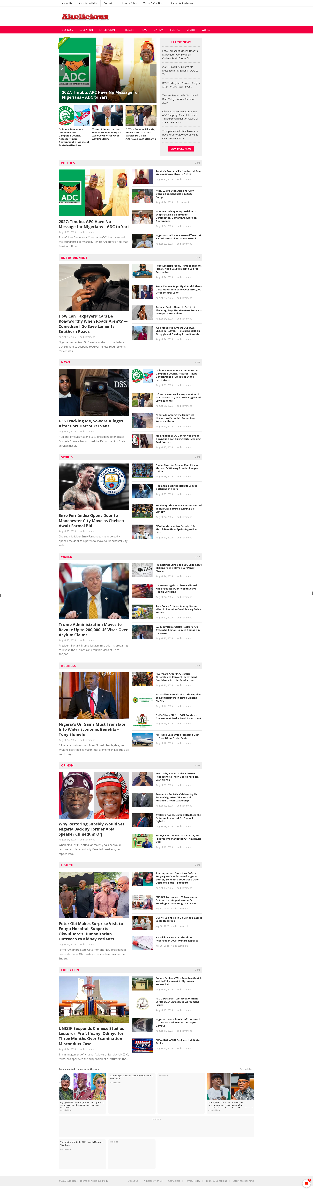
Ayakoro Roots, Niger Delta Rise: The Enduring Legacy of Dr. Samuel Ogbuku (178, 818)
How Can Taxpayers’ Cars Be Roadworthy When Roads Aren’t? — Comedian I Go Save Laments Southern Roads (93, 323)
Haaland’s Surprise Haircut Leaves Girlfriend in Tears (176, 487)
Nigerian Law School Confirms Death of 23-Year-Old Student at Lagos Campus (178, 1022)
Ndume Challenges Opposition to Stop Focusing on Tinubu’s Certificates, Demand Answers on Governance (176, 216)
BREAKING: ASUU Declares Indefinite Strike (178, 1041)
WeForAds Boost (247, 1069)
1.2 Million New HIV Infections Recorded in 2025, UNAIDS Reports (177, 939)
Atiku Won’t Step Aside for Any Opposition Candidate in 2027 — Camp (175, 194)
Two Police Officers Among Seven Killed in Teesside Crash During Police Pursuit (178, 609)
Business (67, 29)
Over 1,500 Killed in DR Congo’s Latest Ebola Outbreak (179, 919)
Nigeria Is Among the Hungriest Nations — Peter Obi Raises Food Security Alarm (176, 418)
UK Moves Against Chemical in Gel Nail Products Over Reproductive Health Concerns (176, 588)
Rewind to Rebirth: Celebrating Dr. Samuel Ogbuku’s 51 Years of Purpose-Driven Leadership (177, 797)
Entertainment (109, 29)
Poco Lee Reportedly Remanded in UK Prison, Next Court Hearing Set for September (178, 269)
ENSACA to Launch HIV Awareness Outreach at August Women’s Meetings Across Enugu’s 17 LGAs (176, 900)
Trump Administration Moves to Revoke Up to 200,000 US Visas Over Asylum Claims (106, 134)
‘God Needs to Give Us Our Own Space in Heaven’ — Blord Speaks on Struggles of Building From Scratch (178, 331)
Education (86, 29)
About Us (67, 3)
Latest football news (182, 3)
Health (129, 29)
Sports (191, 29)
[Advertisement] (195, 16)
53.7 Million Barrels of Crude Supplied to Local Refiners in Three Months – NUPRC (178, 697)
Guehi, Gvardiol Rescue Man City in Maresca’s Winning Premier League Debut (177, 468)
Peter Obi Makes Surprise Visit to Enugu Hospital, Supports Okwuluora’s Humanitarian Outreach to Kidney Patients (91, 931)
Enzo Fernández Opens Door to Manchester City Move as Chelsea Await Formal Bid (180, 54)
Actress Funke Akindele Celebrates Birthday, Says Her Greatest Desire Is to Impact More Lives (179, 310)
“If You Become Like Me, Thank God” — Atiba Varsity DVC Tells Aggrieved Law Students (141, 134)
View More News (181, 148)
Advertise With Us (88, 3)
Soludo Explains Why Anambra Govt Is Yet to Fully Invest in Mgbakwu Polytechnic (179, 981)
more (197, 163)
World (206, 29)
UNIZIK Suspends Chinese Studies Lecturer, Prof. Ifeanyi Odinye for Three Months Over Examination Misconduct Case (91, 1036)
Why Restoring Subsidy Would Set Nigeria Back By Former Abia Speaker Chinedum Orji (91, 829)
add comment (87, 232)
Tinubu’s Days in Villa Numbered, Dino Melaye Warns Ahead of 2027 (180, 99)
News (144, 29)
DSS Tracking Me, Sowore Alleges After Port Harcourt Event (104, 94)
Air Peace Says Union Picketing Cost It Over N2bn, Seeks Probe (178, 736)
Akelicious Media (100, 1180)
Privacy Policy (129, 3)
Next (153, 70)
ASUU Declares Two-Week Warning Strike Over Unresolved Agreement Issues (177, 1001)
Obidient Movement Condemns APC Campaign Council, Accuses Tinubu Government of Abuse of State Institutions (74, 137)
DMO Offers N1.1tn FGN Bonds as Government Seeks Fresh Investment (178, 716)
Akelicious (72, 1180)
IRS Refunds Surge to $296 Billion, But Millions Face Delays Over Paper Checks (179, 568)
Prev (62, 70)
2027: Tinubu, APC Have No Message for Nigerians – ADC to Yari (180, 70)
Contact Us (110, 3)
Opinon (67, 765)
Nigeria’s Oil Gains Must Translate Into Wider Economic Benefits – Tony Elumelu (92, 729)
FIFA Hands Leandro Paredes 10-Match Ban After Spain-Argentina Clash (176, 529)
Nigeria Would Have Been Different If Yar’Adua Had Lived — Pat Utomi (178, 237)
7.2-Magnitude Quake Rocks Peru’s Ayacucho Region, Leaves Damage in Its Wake (178, 630)
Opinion (159, 29)
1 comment (183, 202)
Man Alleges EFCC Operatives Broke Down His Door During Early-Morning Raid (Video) (178, 439)
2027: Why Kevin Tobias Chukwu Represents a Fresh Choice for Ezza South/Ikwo (177, 776)
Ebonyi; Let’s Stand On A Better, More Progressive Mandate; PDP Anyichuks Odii (179, 838)
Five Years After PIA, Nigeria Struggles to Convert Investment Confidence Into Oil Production (176, 677)
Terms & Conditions (153, 3)
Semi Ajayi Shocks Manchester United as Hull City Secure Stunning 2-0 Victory (179, 508)
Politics (175, 29)
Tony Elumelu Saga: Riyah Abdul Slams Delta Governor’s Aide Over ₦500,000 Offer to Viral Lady (179, 289)
